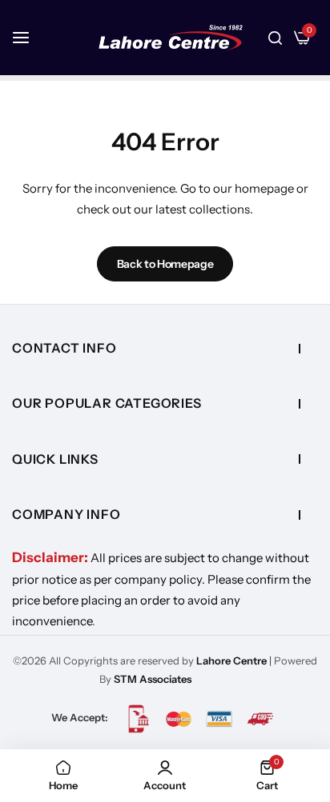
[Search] (275, 37)
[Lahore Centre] (171, 37)
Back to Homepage (165, 264)
